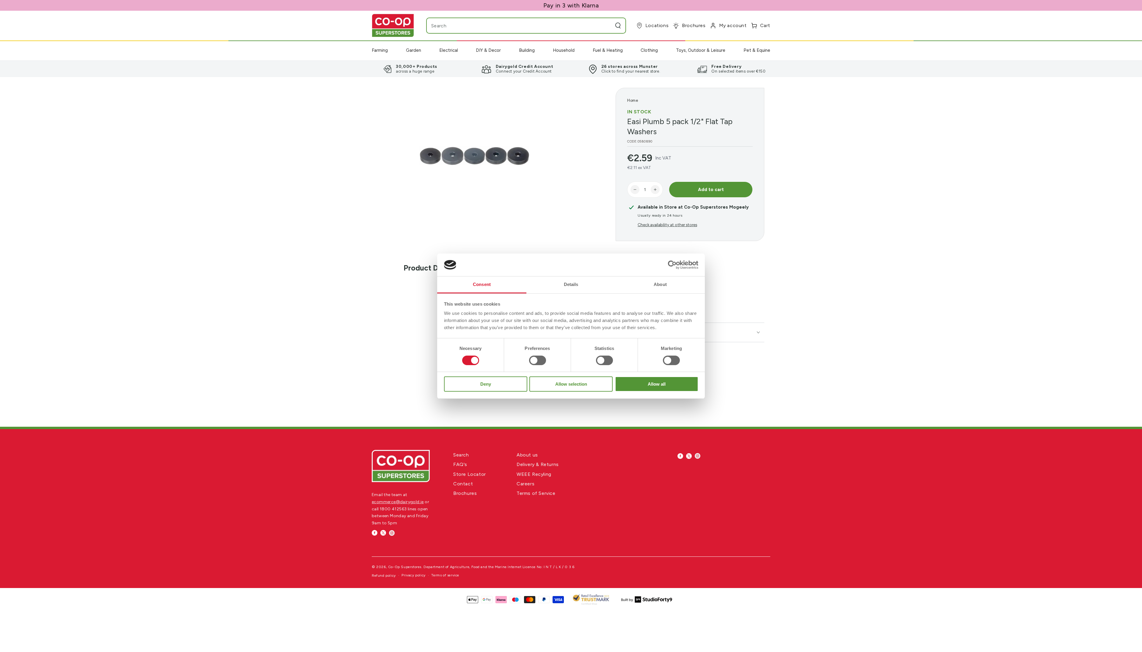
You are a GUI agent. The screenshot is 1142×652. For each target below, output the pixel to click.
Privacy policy (413, 575)
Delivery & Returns (538, 464)
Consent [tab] (482, 284)
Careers (525, 484)
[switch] (537, 360)
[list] (571, 68)
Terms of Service (536, 493)
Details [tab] (571, 284)
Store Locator (469, 474)
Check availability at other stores (667, 224)
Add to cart (711, 189)
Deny (485, 384)
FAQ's (460, 464)
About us (527, 455)
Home (632, 100)
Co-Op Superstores (404, 567)
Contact (463, 484)
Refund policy (384, 575)
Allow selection (571, 384)
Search (461, 455)
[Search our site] (618, 26)
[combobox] (514, 25)
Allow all (657, 384)
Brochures (465, 493)
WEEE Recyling (534, 474)
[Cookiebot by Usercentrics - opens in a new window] (672, 264)
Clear (606, 25)
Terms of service (445, 575)
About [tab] (660, 284)
